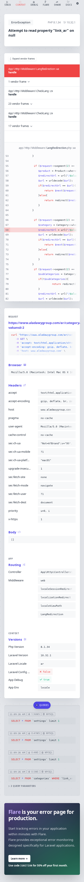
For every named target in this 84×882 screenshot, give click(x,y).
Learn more (19, 858)
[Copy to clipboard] (71, 335)
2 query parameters (23, 786)
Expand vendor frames (23, 58)
